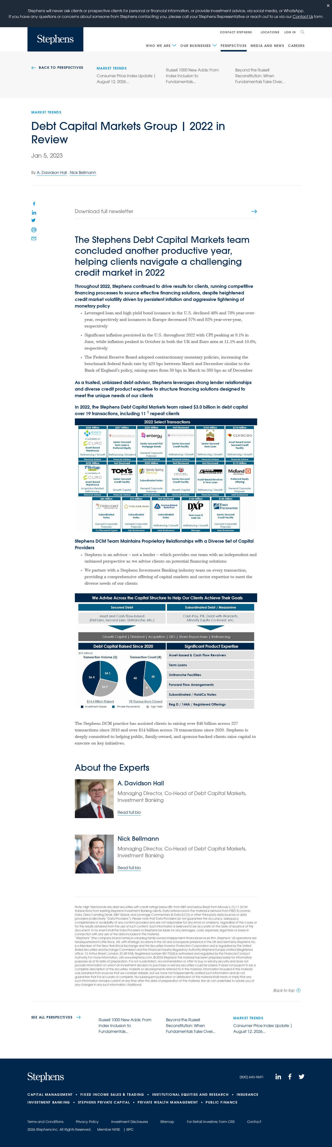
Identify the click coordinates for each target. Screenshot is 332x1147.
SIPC (129, 1129)
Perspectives (234, 45)
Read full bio (129, 812)
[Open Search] (303, 32)
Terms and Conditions (45, 1122)
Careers (296, 45)
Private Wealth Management (168, 1102)
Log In (290, 32)
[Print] (33, 229)
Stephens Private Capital (104, 1102)
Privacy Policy (87, 1122)
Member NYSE (108, 1129)
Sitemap (167, 1122)
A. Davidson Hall (52, 172)
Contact (254, 1122)
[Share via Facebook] (33, 203)
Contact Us (303, 16)
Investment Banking (48, 1102)
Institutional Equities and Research (190, 1094)
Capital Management (50, 1094)
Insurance (248, 1094)
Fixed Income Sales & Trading (112, 1094)
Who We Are (158, 45)
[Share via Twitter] (33, 221)
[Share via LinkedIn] (33, 212)
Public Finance (221, 1102)
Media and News (267, 45)
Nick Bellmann (83, 172)
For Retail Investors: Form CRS (211, 1122)
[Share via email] (33, 238)
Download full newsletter (104, 211)
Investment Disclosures (129, 1122)
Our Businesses (195, 45)
